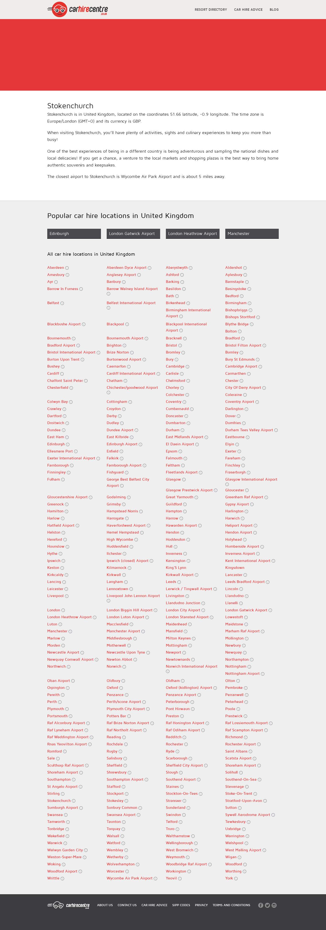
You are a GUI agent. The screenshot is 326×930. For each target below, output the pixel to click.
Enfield (113, 451)
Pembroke (234, 687)
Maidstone (234, 624)
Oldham (173, 680)
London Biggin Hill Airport (130, 610)
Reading (114, 737)
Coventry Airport (240, 401)
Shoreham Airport (241, 765)
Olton (230, 680)
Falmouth (175, 458)
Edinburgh (56, 444)
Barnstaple (235, 281)
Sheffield (115, 765)
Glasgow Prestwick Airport (190, 490)
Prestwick (234, 716)
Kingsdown (234, 567)
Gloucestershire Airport (68, 497)
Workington (176, 871)
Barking (173, 281)
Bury (170, 359)
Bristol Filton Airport (244, 345)
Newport (174, 652)
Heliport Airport (239, 525)
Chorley (173, 387)
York (229, 878)
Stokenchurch (59, 800)
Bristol (172, 345)
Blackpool (116, 324)
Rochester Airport (241, 744)
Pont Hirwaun (178, 709)
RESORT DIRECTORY (211, 9)
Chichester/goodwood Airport (132, 387)
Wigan (231, 857)
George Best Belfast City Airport (128, 482)
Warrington (235, 836)
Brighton (115, 345)
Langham (115, 581)
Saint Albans (237, 751)
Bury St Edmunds (240, 359)
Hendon (173, 532)
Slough (172, 772)
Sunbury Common (122, 807)
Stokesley (116, 800)
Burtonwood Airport (124, 359)
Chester (232, 380)
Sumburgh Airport (63, 807)
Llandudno (235, 595)
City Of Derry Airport (243, 387)
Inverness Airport (240, 553)
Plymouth (56, 709)
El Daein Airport (180, 444)
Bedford (232, 296)
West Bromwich (180, 850)
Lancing (54, 581)
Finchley (233, 465)
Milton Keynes (179, 638)
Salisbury (115, 758)
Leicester (55, 589)
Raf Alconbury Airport (66, 723)
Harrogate (116, 518)
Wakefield (56, 836)
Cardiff (53, 373)
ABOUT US (105, 905)
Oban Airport (59, 680)
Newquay (234, 652)
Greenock (56, 504)
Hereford (55, 539)
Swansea (55, 814)
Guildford (174, 504)
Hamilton (56, 511)
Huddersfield (118, 546)
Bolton (231, 331)
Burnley (232, 352)
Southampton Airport (126, 779)
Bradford (233, 338)
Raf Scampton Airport (244, 730)
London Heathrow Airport (70, 617)
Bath (170, 296)
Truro (171, 828)
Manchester (57, 631)
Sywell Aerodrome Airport (248, 814)
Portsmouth (58, 716)
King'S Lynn (176, 567)
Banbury (114, 281)
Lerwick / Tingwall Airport (189, 589)
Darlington (235, 408)
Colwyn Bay (58, 401)
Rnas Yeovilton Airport (67, 744)
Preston (173, 716)
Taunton (114, 821)
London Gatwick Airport (246, 610)
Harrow (172, 518)
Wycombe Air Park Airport (130, 878)
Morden (54, 645)
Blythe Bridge (237, 324)
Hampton (174, 511)
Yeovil (172, 878)
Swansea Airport (122, 814)
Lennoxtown (118, 589)
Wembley (115, 850)
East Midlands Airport (185, 437)
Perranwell (235, 694)
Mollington (235, 638)
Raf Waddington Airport (68, 737)
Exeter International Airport (71, 458)
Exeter (231, 451)
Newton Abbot (120, 659)
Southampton (59, 779)
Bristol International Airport (72, 352)
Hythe (53, 553)
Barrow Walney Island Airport (132, 288)
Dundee (54, 430)
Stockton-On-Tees (182, 793)
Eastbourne (235, 437)
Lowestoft (234, 617)
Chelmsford (176, 380)
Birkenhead (176, 303)
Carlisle (173, 373)
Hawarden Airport (182, 525)
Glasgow (174, 479)
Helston (54, 532)
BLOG (274, 9)
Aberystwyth (177, 267)
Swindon (174, 814)
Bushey (54, 366)
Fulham (54, 479)
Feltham (173, 465)
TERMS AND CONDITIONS (231, 905)
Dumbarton (176, 423)
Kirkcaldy (56, 574)
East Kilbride (118, 437)
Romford (55, 751)
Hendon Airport (239, 532)
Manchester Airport (124, 631)
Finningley (57, 472)
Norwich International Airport (191, 666)
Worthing (234, 871)
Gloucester (235, 490)
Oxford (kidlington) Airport (189, 687)
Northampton (237, 659)
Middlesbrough (120, 638)
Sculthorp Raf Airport (66, 765)
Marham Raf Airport (243, 631)
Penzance (116, 694)
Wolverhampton (121, 864)
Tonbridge (56, 828)
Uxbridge (233, 828)
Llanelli (232, 603)
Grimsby (114, 504)
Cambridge (176, 366)
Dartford (55, 416)
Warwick (55, 843)
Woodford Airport (63, 871)
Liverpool (56, 595)
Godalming (117, 497)
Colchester (175, 394)
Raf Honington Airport (185, 723)
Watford (114, 843)
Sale (51, 758)
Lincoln (232, 589)
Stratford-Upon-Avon (244, 800)
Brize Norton (118, 352)
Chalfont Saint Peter (65, 380)
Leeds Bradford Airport (245, 581)
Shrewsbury (117, 772)
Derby (112, 416)
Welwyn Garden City (65, 850)
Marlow (54, 638)
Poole (231, 709)
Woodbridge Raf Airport (187, 864)
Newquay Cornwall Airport (71, 659)
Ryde (171, 751)
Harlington (235, 511)
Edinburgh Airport (123, 444)
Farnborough (58, 465)
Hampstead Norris (123, 511)
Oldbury (114, 680)
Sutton (231, 807)
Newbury (233, 645)
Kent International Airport (248, 560)
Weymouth (176, 857)
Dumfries (233, 423)
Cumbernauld (178, 408)
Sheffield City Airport (185, 765)
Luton (52, 624)
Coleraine (234, 394)
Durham (173, 430)
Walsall (114, 836)
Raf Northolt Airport (125, 730)
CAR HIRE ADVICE (248, 9)
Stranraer (174, 800)
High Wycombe (120, 539)
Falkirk (113, 458)
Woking (54, 864)
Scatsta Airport (239, 758)
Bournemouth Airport (126, 338)
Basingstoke (236, 288)
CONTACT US (127, 905)
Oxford (113, 687)
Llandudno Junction (183, 603)
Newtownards (178, 659)
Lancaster (234, 574)
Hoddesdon (176, 539)
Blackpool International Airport (186, 327)
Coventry (174, 401)
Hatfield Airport (61, 525)
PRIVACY (201, 905)
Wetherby (116, 857)
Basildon (174, 288)
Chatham (115, 380)
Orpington (56, 687)
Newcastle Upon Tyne (126, 652)
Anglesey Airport (122, 274)
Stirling (54, 793)
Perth (52, 701)
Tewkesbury (236, 821)
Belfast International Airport (131, 303)
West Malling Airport (244, 850)
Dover (231, 416)
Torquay (114, 828)
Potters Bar (117, 716)
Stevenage (235, 786)
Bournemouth (59, 338)
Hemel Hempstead (123, 532)
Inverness (174, 553)
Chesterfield (58, 387)
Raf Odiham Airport (183, 730)
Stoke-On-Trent (239, 793)
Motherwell (117, 645)
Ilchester (115, 553)
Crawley (55, 408)
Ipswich (54, 560)
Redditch (174, 737)
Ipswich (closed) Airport (128, 560)
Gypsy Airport (237, 504)
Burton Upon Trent (64, 359)
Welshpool (235, 843)
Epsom (172, 451)
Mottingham (177, 645)
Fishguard (116, 472)
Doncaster (175, 416)
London (54, 610)
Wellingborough (180, 843)
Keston (53, 567)
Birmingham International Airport (188, 313)
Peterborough (178, 701)
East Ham (56, 437)
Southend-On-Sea (241, 779)
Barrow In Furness (63, 288)
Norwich (114, 666)
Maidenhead (177, 624)
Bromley (173, 352)
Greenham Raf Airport (244, 497)
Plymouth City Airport (126, 709)
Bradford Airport (61, 345)
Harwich (233, 518)
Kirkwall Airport (180, 574)
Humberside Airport (242, 546)
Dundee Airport (121, 430)
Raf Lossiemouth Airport (247, 723)
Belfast (53, 303)
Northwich (57, 666)
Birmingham (236, 303)
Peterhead (234, 701)
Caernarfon (117, 366)
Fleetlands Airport (182, 472)
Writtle (54, 878)
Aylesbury (234, 274)
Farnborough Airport (125, 465)
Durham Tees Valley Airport (249, 430)
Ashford (173, 274)
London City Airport (183, 610)
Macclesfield (118, 624)
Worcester (116, 871)
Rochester (175, 744)
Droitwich (56, 423)
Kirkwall (114, 574)
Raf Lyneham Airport (65, 730)
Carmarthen (236, 373)
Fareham (233, 458)
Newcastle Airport (63, 652)
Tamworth (56, 821)
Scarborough (177, 758)
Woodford (234, 864)
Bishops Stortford (240, 317)
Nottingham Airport (243, 673)
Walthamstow (178, 836)
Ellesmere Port (60, 451)
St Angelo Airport (63, 786)
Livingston (175, 595)
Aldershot (234, 267)
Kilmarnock (117, 567)
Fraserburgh (236, 472)
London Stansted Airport (188, 617)
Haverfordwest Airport (127, 525)
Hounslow (56, 546)
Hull (170, 546)
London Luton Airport (126, 617)
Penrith (54, 694)
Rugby (113, 751)
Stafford (114, 786)
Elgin (230, 444)
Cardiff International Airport (132, 373)
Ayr (50, 281)
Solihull (232, 772)
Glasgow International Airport (251, 479)
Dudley (113, 423)
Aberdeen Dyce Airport (127, 267)
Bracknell (174, 338)
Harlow (54, 518)
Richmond (234, 737)
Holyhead (234, 539)
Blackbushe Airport (64, 324)
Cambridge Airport (241, 366)
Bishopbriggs (237, 310)
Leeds (171, 581)
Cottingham (117, 401)
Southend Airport (181, 779)
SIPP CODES (181, 905)
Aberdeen (56, 267)
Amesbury (56, 274)
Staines (173, 786)
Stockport (116, 793)
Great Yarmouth (180, 497)
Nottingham (236, 666)
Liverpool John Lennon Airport (133, 595)
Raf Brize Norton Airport (128, 723)
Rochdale (115, 744)
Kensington (176, 560)
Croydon (114, 408)
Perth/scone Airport (124, 701)
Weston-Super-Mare (65, 857)
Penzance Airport (181, 694)
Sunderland (176, 807)
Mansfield (175, 631)
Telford (172, 821)
